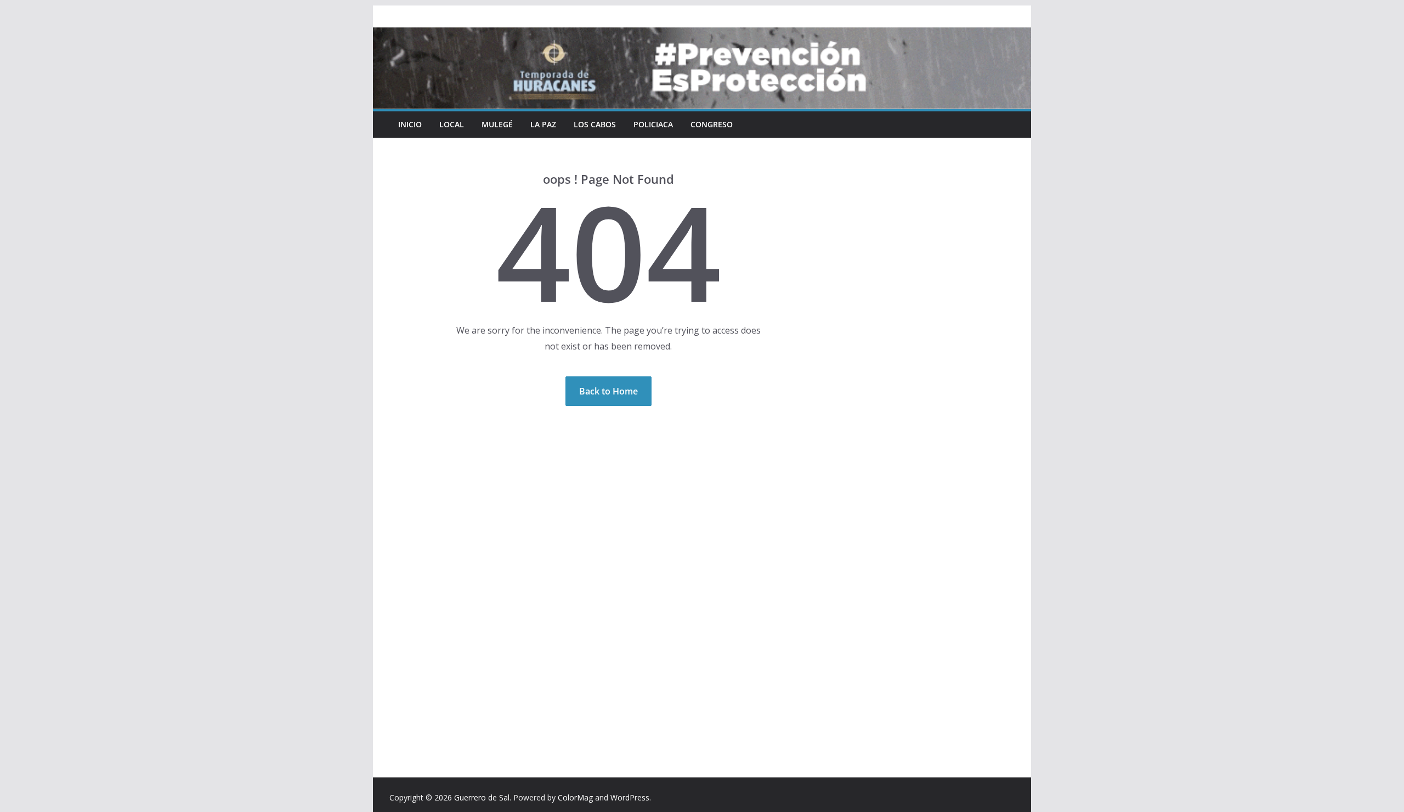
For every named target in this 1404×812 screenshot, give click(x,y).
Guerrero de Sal (481, 797)
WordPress (629, 797)
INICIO (410, 124)
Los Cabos (595, 124)
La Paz (543, 124)
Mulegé (497, 124)
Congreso (711, 124)
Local (451, 124)
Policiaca (653, 124)
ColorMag (575, 797)
